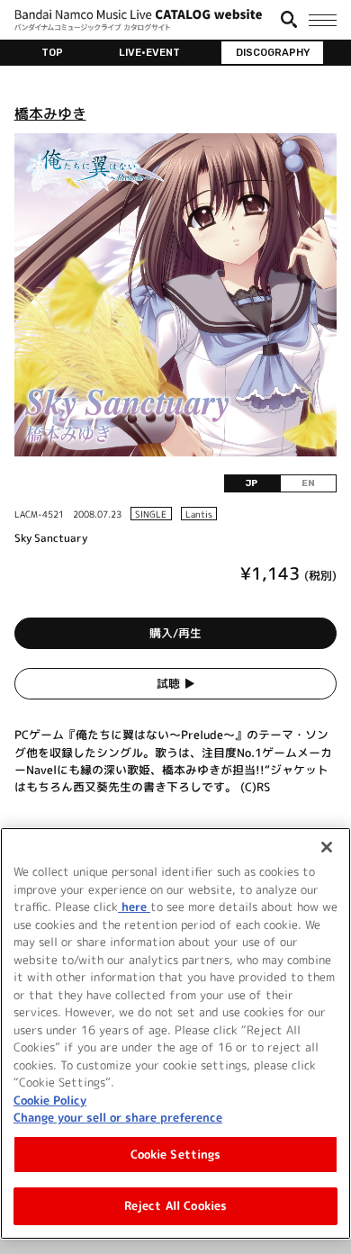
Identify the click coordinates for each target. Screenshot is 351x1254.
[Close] (326, 847)
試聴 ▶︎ (176, 683)
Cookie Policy (50, 1100)
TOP (52, 52)
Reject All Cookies (175, 1205)
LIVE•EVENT (149, 52)
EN (308, 483)
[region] (175, 1033)
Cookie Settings (175, 1154)
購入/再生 (175, 633)
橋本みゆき (50, 113)
